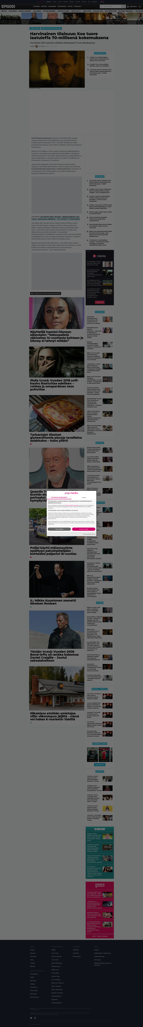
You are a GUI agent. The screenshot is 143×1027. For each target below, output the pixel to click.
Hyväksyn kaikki (83, 529)
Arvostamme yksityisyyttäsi (59, 497)
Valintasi (84, 497)
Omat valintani (59, 529)
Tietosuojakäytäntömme (89, 534)
